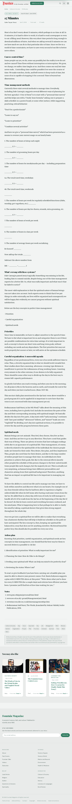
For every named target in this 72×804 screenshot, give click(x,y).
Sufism (4, 781)
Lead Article (6, 774)
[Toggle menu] (68, 3)
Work (7, 632)
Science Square (43, 753)
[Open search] (60, 3)
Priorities (36, 629)
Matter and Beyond (44, 759)
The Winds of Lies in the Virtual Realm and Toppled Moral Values (12, 684)
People (24, 629)
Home (6, 9)
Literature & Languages (45, 784)
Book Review (42, 787)
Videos (4, 762)
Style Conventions (53, 801)
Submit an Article (37, 3)
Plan (30, 629)
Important (31, 626)
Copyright (32, 801)
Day (19, 626)
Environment (42, 762)
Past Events (5, 756)
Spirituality (5, 787)
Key (38, 626)
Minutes (63, 626)
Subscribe (65, 735)
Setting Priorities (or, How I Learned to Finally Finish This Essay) (59, 686)
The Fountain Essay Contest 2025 (35, 680)
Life (42, 626)
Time (57, 629)
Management (49, 626)
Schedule (44, 629)
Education (41, 777)
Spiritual (51, 629)
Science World (42, 756)
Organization (16, 629)
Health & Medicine (43, 765)
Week (63, 629)
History (40, 781)
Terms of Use (6, 801)
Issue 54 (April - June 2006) (28, 13)
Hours (24, 626)
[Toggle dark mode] (64, 3)
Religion (4, 777)
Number (8, 629)
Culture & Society (10, 626)
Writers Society (41, 801)
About (4, 753)
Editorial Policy (16, 801)
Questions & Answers (8, 784)
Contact (24, 801)
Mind (57, 626)
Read (17, 693)
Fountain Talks (6, 759)
